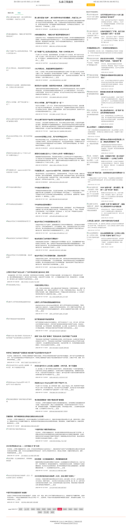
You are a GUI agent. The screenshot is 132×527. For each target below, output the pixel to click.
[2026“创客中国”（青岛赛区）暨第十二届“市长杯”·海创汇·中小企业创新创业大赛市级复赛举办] (93, 192)
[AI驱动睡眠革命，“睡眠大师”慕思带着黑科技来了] (19, 35)
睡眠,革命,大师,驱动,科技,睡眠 (57, 46)
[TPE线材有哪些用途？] (14, 187)
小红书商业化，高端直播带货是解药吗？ (49, 68)
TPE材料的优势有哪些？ (44, 204)
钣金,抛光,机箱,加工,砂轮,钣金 (57, 250)
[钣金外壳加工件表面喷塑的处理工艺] (18, 221)
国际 (18, 1)
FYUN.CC (61, 521)
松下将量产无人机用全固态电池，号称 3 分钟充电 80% (54, 51)
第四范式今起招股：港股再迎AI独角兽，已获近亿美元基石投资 (57, 85)
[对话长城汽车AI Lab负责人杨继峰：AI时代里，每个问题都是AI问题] (19, 366)
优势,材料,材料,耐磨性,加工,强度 (58, 216)
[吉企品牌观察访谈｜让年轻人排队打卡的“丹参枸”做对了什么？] (93, 236)
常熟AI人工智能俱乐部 (75, 521)
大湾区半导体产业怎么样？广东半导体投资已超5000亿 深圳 (27, 272)
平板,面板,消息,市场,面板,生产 (57, 392)
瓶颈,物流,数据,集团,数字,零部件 (58, 411)
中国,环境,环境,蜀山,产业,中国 (57, 441)
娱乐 (98, 1)
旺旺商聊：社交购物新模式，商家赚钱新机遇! (51, 459)
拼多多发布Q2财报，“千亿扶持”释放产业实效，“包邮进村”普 (112, 59)
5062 (81, 509)
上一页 (27, 509)
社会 (21, 1)
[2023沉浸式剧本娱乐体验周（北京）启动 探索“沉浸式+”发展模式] (19, 476)
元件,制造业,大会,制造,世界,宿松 (30, 455)
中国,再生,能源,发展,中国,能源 (29, 502)
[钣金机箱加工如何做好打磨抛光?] (17, 238)
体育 (94, 1)
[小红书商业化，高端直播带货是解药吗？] (19, 69)
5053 (33, 509)
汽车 (34, 1)
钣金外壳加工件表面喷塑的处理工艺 (48, 221)
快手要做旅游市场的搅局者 (44, 319)
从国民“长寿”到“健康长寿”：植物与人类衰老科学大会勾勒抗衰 (112, 205)
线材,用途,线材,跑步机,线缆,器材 (58, 199)
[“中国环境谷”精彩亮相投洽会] (16, 429)
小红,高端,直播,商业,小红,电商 (57, 80)
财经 (101, 1)
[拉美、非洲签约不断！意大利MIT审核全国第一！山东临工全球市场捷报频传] (93, 160)
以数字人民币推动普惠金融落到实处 (48, 302)
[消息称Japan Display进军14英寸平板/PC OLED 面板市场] (19, 383)
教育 (114, 1)
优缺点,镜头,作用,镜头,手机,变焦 (58, 165)
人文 (31, 1)
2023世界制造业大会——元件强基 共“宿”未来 (22, 446)
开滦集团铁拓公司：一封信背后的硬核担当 (102, 48)
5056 (49, 509)
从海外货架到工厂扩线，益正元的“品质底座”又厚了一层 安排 (112, 32)
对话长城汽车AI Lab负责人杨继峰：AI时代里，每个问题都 (56, 366)
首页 (20, 509)
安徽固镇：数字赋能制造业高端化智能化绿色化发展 (24, 416)
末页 (52, 512)
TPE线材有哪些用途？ (43, 187)
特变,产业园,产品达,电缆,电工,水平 (30, 362)
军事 (104, 1)
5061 (75, 509)
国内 (15, 1)
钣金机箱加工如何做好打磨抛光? (46, 238)
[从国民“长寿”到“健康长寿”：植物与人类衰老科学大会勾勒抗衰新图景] (93, 207)
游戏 (111, 1)
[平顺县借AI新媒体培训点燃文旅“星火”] (93, 77)
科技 (107, 1)
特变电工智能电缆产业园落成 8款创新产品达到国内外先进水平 (28, 353)
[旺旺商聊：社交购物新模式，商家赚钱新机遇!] (19, 459)
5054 (38, 509)
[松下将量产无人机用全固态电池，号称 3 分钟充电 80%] (19, 52)
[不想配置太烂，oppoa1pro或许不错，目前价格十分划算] (19, 171)
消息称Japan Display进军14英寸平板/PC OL (51, 383)
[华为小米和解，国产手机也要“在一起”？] (19, 103)
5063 (40, 512)
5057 (54, 509)
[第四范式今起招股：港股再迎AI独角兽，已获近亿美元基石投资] (19, 86)
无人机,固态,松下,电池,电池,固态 (58, 63)
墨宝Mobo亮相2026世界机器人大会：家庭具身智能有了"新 (112, 140)
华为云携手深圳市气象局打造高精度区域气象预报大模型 (55, 119)
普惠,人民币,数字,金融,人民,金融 (58, 314)
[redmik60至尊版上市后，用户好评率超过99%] (19, 137)
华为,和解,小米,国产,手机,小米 (57, 114)
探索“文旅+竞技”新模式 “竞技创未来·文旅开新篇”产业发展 (56, 336)
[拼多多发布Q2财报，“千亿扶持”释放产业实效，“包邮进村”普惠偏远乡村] (93, 61)
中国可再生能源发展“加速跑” (16, 492)
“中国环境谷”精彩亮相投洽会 (45, 429)
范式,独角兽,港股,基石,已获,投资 (58, 97)
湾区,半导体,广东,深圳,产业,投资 (30, 282)
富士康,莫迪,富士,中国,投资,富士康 (59, 29)
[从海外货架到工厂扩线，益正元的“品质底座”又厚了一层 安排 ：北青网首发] (93, 35)
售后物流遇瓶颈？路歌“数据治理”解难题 (49, 400)
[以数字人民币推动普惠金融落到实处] (18, 302)
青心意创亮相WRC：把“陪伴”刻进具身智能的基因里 (112, 111)
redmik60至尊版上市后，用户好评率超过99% (51, 136)
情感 (28, 1)
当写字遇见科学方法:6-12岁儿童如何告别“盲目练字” (112, 16)
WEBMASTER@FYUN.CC (70, 523)
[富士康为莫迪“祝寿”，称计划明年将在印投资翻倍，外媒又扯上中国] (19, 18)
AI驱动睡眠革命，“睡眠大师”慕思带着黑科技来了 (52, 34)
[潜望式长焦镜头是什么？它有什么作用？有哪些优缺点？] (19, 154)
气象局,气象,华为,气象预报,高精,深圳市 (60, 131)
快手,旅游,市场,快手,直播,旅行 (57, 331)
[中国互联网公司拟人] (13, 285)
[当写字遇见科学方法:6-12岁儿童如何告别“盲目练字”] (93, 16)
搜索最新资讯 (91, 5)
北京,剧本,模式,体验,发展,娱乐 (57, 487)
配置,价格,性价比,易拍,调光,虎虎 (58, 182)
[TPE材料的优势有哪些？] (15, 204)
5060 (70, 509)
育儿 (117, 1)
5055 (43, 509)
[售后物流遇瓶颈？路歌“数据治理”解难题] (19, 400)
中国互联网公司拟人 (42, 285)
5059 (65, 509)
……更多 (52, 26)
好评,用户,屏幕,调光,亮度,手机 (57, 148)
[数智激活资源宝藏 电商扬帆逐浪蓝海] (93, 94)
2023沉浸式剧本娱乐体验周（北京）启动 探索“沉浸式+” (55, 476)
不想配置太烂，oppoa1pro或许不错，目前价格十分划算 (55, 170)
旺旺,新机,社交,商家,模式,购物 (57, 470)
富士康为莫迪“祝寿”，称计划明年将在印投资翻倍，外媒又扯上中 (58, 17)
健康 (38, 1)
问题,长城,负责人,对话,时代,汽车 (58, 377)
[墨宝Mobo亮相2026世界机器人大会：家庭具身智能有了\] (93, 142)
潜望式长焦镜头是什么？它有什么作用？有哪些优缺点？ (55, 153)
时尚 (25, 1)
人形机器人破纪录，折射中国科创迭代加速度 (103, 221)
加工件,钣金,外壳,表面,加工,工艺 (58, 233)
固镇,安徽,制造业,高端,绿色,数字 (30, 426)
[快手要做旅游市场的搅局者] (15, 319)
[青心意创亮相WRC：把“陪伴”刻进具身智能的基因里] (93, 113)
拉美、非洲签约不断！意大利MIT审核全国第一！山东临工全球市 (112, 157)
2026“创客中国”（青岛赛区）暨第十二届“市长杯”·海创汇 (111, 188)
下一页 (46, 512)
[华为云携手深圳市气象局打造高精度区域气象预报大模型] (19, 120)
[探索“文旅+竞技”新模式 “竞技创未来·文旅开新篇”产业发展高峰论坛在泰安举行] (19, 336)
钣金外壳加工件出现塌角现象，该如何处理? (50, 255)
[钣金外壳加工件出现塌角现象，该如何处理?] (19, 256)
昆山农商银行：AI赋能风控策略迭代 (100, 127)
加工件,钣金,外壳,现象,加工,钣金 (58, 267)
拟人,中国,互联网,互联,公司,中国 (58, 297)
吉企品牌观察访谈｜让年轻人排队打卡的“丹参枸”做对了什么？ (112, 234)
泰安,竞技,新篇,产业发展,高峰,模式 (59, 348)
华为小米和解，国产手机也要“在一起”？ (49, 102)
